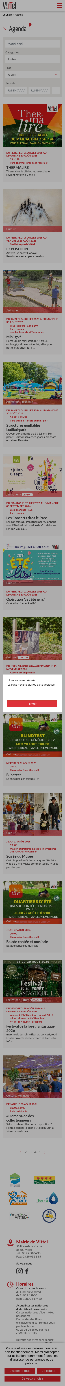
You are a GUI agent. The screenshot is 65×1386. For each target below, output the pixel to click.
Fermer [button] (32, 703)
